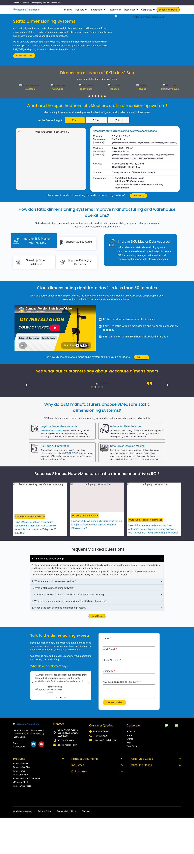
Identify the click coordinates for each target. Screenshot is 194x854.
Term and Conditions (66, 811)
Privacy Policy (44, 811)
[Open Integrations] (104, 9)
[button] (89, 96)
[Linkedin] (33, 744)
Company (108, 671)
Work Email (109, 649)
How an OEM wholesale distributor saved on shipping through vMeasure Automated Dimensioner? (96, 525)
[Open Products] (86, 9)
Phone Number (111, 660)
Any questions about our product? (121, 682)
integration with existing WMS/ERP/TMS (59, 453)
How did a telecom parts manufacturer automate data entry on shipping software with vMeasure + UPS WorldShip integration (153, 529)
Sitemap (85, 811)
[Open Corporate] (154, 9)
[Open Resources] (137, 9)
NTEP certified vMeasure (52, 430)
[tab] (75, 120)
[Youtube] (41, 744)
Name (106, 638)
